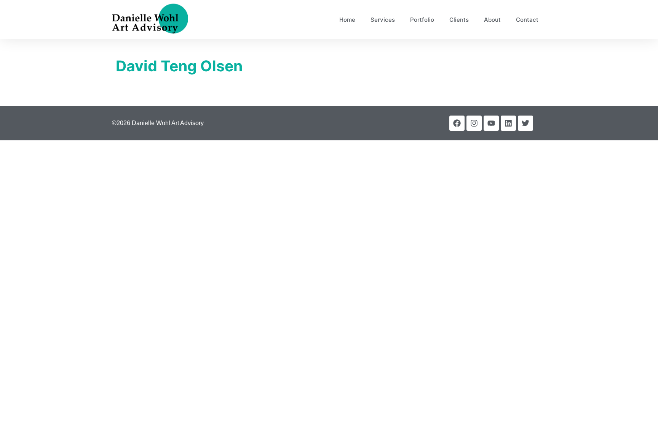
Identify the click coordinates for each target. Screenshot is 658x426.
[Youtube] (491, 123)
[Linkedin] (508, 123)
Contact (527, 19)
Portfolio (422, 19)
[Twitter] (525, 123)
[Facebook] (457, 123)
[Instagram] (474, 123)
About (492, 19)
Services (383, 19)
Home (347, 19)
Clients (459, 19)
